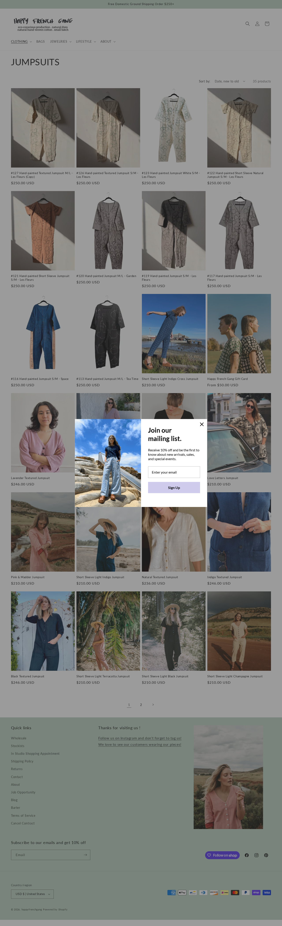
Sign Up (174, 487)
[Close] (202, 424)
